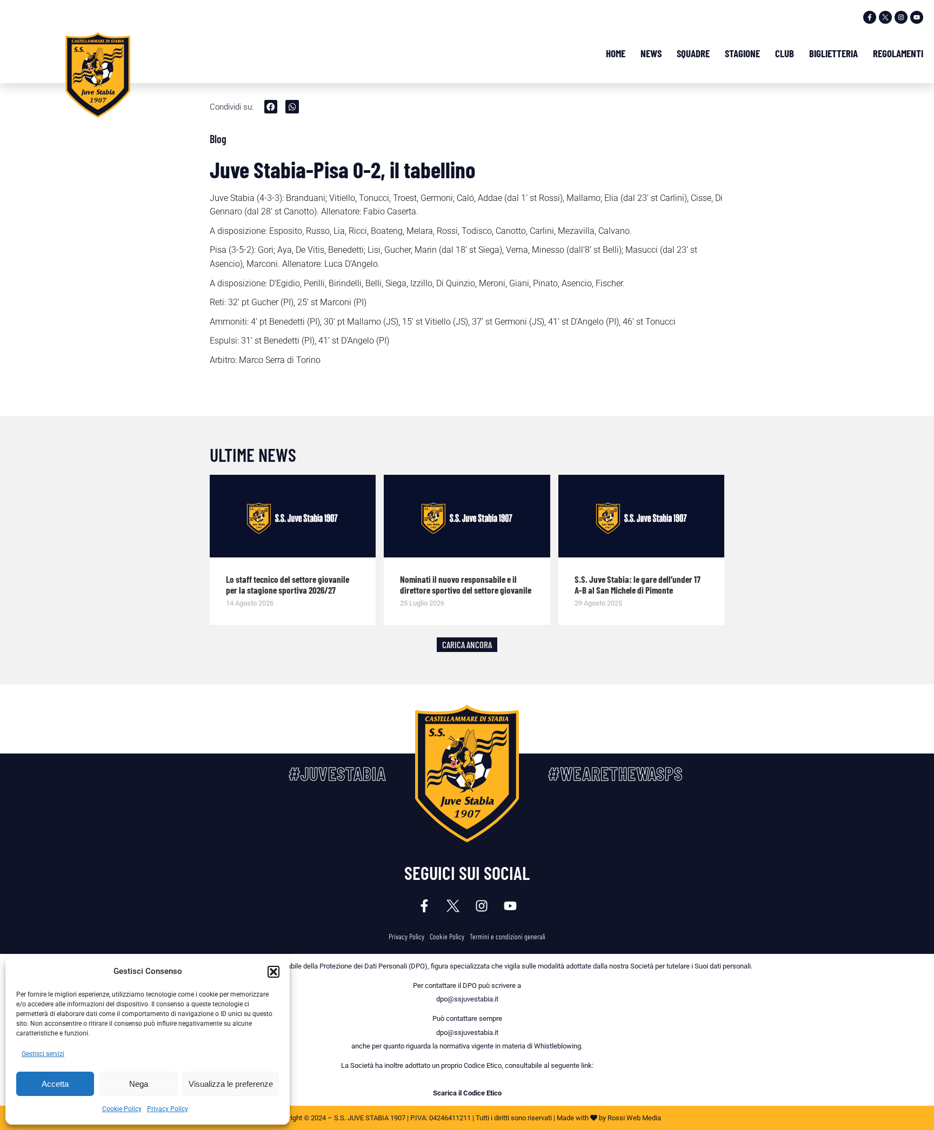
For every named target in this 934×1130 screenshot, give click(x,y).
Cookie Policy (122, 1109)
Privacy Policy (167, 1109)
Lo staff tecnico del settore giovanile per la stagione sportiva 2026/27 (287, 584)
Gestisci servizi (43, 1054)
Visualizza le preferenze (231, 1083)
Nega (138, 1083)
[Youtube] (916, 17)
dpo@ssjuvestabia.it (467, 999)
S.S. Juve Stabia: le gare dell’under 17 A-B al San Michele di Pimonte (637, 584)
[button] (273, 971)
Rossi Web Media (634, 1118)
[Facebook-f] (869, 17)
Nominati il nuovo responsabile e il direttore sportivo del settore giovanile (465, 584)
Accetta (55, 1083)
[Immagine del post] (293, 516)
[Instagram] (901, 17)
